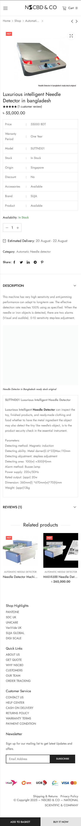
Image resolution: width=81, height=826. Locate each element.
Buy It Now (60, 822)
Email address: (28, 759)
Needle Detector (44, 409)
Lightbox (71, 36)
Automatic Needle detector (32, 21)
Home (6, 21)
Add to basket (20, 822)
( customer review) (30, 106)
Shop (18, 21)
